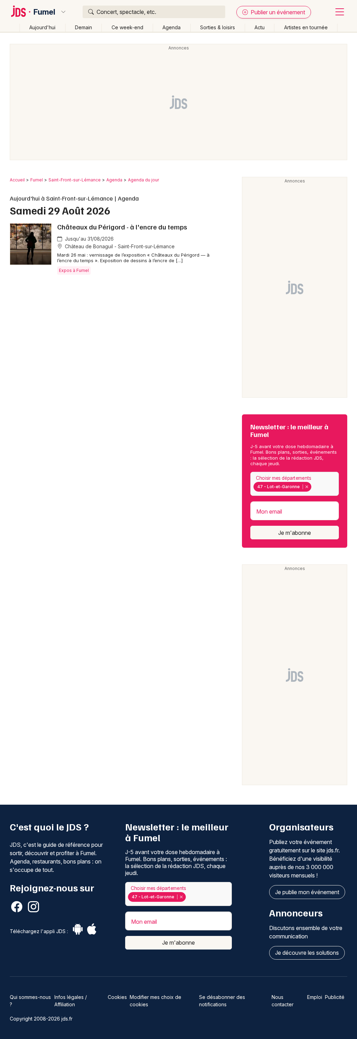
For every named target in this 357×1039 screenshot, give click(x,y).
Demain (83, 27)
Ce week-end (127, 27)
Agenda (171, 27)
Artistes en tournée (306, 27)
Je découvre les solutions (307, 952)
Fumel (44, 12)
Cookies (117, 997)
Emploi (314, 997)
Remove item (307, 486)
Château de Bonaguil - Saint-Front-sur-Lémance (119, 246)
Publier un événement (277, 12)
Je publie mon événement (307, 892)
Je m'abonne (294, 532)
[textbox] (314, 486)
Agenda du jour (143, 179)
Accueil (17, 179)
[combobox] (294, 484)
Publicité (334, 997)
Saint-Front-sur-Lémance (74, 179)
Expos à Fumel (74, 270)
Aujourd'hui (42, 27)
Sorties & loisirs (217, 27)
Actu (260, 27)
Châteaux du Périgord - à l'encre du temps (122, 226)
